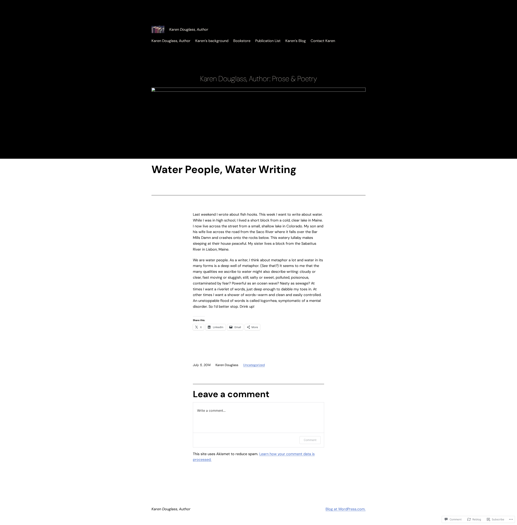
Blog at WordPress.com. (346, 509)
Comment (310, 440)
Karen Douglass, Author (188, 29)
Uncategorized (254, 365)
